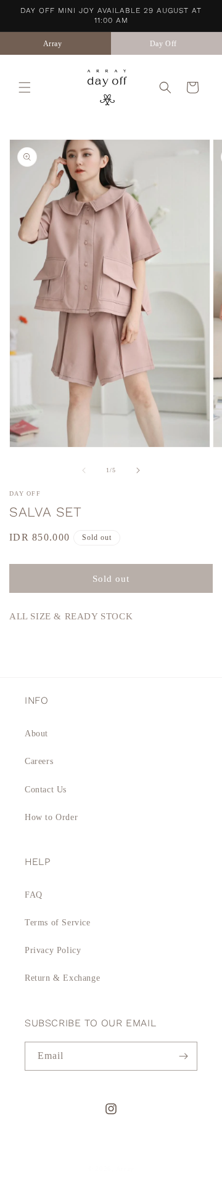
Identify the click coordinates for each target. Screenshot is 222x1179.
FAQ (34, 894)
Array (125, 1168)
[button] (24, 87)
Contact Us (46, 789)
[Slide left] (83, 470)
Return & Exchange (62, 978)
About (36, 733)
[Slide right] (138, 470)
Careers (39, 761)
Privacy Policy (53, 950)
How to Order (51, 817)
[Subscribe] (183, 1056)
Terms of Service (58, 922)
